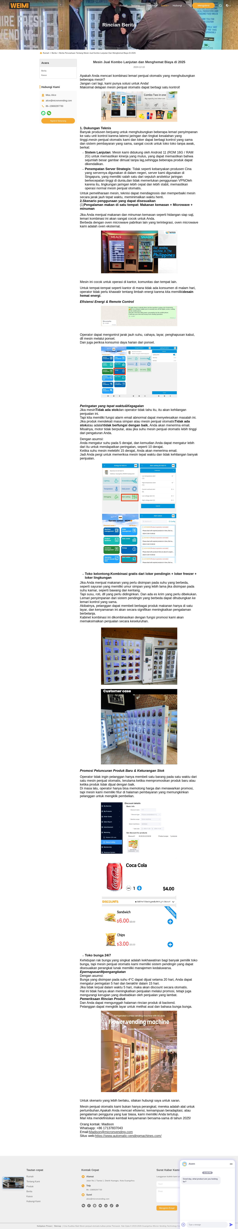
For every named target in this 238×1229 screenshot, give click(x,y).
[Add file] (183, 1225)
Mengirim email (167, 1208)
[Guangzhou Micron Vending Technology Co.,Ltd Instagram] (95, 1206)
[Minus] (231, 1164)
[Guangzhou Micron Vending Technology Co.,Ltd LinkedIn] (106, 1206)
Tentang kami (137, 5)
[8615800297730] (117, 1206)
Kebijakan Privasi (44, 1226)
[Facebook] (89, 1206)
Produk (151, 5)
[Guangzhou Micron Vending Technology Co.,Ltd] (19, 5)
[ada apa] (43, 113)
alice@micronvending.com (59, 100)
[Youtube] (100, 1206)
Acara (164, 5)
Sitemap (57, 1226)
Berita (54, 53)
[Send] (231, 1225)
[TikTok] (111, 1206)
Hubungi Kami (179, 5)
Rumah (124, 5)
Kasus (29, 1196)
